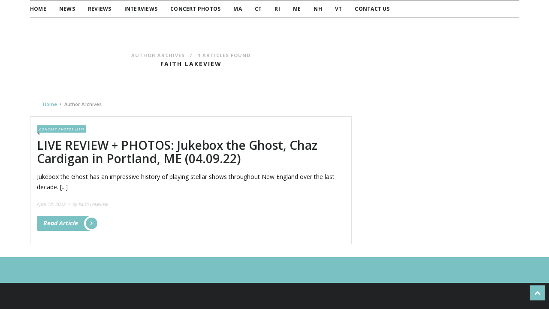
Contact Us (372, 8)
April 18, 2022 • (54, 204)
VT (338, 8)
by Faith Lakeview (90, 204)
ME (297, 8)
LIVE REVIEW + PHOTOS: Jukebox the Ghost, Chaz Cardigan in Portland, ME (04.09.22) (177, 152)
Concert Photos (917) (61, 129)
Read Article (60, 223)
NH (318, 8)
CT (258, 8)
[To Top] (537, 292)
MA (237, 8)
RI (277, 8)
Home (38, 8)
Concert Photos (195, 8)
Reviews (100, 8)
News (67, 8)
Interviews (140, 8)
